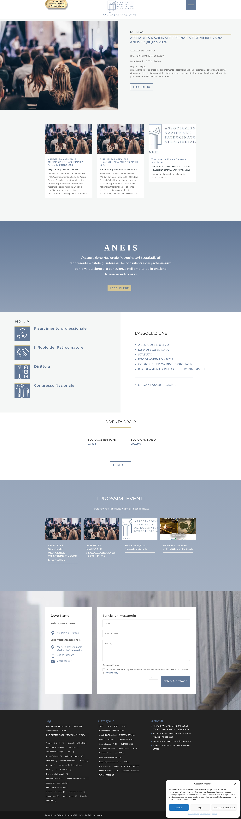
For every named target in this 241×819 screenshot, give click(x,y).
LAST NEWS (72, 169)
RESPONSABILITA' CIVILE (108, 771)
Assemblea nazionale (56, 730)
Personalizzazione (54, 778)
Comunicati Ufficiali (76, 743)
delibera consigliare (74, 756)
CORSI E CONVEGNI (106, 739)
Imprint (214, 814)
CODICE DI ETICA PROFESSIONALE (165, 364)
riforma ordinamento (55, 792)
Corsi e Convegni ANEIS (108, 744)
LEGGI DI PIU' (119, 288)
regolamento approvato (57, 783)
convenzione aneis (54, 752)
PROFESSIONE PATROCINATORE (126, 766)
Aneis (78, 726)
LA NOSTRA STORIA (153, 349)
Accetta (178, 807)
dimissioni (51, 760)
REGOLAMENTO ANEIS (155, 359)
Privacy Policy (205, 814)
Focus (135, 748)
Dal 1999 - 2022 (127, 744)
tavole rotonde (70, 796)
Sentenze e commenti (130, 771)
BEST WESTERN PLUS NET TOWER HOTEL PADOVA (65, 737)
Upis (83, 796)
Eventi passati (124, 748)
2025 (116, 726)
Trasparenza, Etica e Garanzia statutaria (168, 161)
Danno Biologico (54, 756)
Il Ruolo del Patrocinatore (59, 347)
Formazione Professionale (70, 765)
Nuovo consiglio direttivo (57, 774)
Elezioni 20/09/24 (68, 760)
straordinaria (52, 796)
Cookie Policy (193, 814)
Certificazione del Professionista (111, 730)
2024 (109, 726)
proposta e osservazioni (77, 778)
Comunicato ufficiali (55, 747)
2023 (101, 726)
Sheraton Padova (77, 792)
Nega (200, 807)
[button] (235, 783)
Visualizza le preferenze (224, 807)
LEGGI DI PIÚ (141, 87)
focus (84, 760)
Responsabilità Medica (56, 787)
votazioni (51, 800)
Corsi (70, 752)
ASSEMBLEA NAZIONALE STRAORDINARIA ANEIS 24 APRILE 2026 (119, 162)
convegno (73, 747)
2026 (64, 169)
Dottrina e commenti (107, 748)
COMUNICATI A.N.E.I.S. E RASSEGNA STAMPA (117, 735)
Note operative (105, 766)
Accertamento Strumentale (58, 726)
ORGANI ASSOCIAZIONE (157, 385)
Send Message (175, 681)
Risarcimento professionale (60, 328)
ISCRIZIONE (120, 465)
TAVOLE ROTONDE (106, 775)
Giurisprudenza (105, 753)
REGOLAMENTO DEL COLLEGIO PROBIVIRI (171, 369)
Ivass (49, 769)
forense (50, 765)
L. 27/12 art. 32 (63, 769)
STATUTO (145, 354)
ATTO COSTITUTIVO (153, 344)
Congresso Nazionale (54, 385)
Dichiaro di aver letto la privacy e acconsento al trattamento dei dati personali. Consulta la (145, 671)
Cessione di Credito (55, 743)
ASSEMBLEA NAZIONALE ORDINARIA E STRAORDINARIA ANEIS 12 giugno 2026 (65, 162)
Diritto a (42, 366)
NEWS (82, 169)
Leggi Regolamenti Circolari (110, 757)
